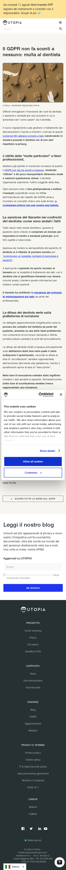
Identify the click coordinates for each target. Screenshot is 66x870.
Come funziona (33, 630)
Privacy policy (33, 752)
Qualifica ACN (33, 651)
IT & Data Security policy (33, 766)
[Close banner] (61, 394)
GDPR (32, 716)
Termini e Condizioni (33, 780)
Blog (33, 709)
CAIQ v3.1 (33, 787)
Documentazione (33, 680)
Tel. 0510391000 (44, 858)
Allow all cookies (33, 461)
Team (33, 673)
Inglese (33, 813)
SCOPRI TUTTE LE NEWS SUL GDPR (33, 499)
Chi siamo (33, 644)
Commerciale (33, 687)
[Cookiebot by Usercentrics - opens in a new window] (40, 394)
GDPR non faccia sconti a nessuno (24, 170)
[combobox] (14, 866)
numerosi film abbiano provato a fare (23, 135)
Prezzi (33, 637)
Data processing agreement (33, 773)
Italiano (33, 806)
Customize (31, 472)
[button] (60, 23)
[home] (12, 22)
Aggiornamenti (33, 723)
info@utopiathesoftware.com (32, 852)
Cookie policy (33, 759)
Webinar (33, 730)
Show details (47, 450)
